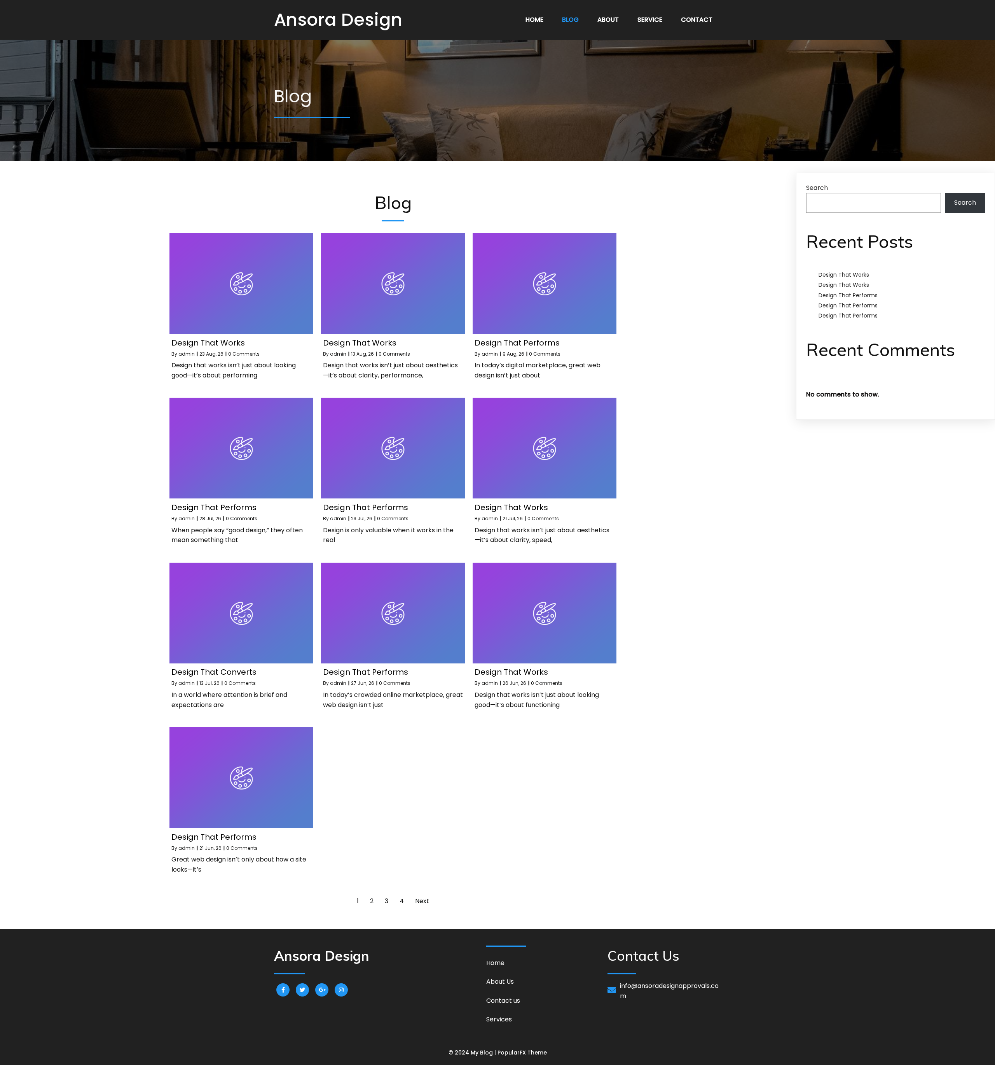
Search (817, 187)
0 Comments (244, 354)
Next (422, 901)
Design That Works (844, 275)
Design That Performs (848, 295)
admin (186, 354)
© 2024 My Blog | (473, 1052)
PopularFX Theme (522, 1052)
